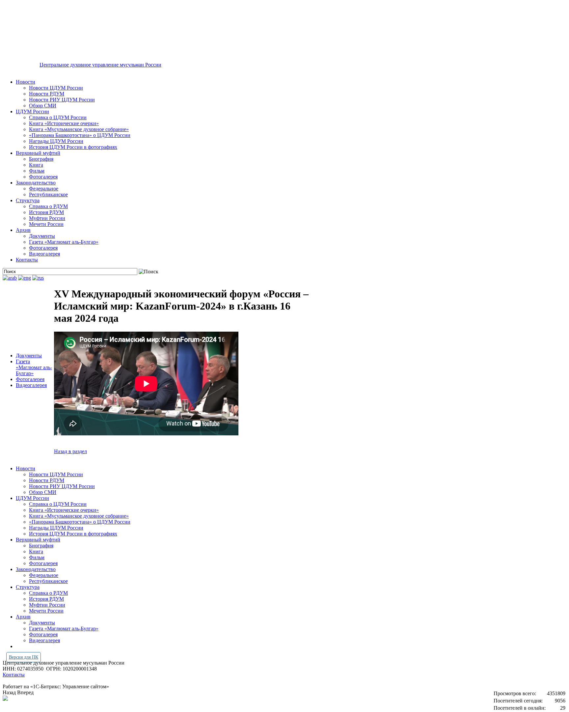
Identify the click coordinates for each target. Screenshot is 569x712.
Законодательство (36, 182)
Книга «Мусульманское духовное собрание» (79, 129)
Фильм (36, 171)
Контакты (27, 259)
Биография (41, 159)
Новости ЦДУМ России (56, 88)
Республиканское (48, 194)
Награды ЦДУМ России (56, 141)
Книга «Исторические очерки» (64, 123)
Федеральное (43, 188)
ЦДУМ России (32, 111)
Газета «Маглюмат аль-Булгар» (63, 242)
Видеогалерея (44, 254)
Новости (25, 82)
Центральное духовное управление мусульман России (100, 65)
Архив (23, 230)
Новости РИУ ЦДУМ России (62, 99)
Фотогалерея (43, 176)
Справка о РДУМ (48, 206)
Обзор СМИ (42, 105)
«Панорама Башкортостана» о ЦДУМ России (79, 135)
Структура (28, 200)
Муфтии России (47, 218)
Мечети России (46, 224)
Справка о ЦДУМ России (58, 117)
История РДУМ (46, 212)
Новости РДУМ (46, 93)
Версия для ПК (23, 657)
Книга (36, 165)
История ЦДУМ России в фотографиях (73, 147)
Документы (42, 236)
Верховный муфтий (38, 153)
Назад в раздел (70, 451)
